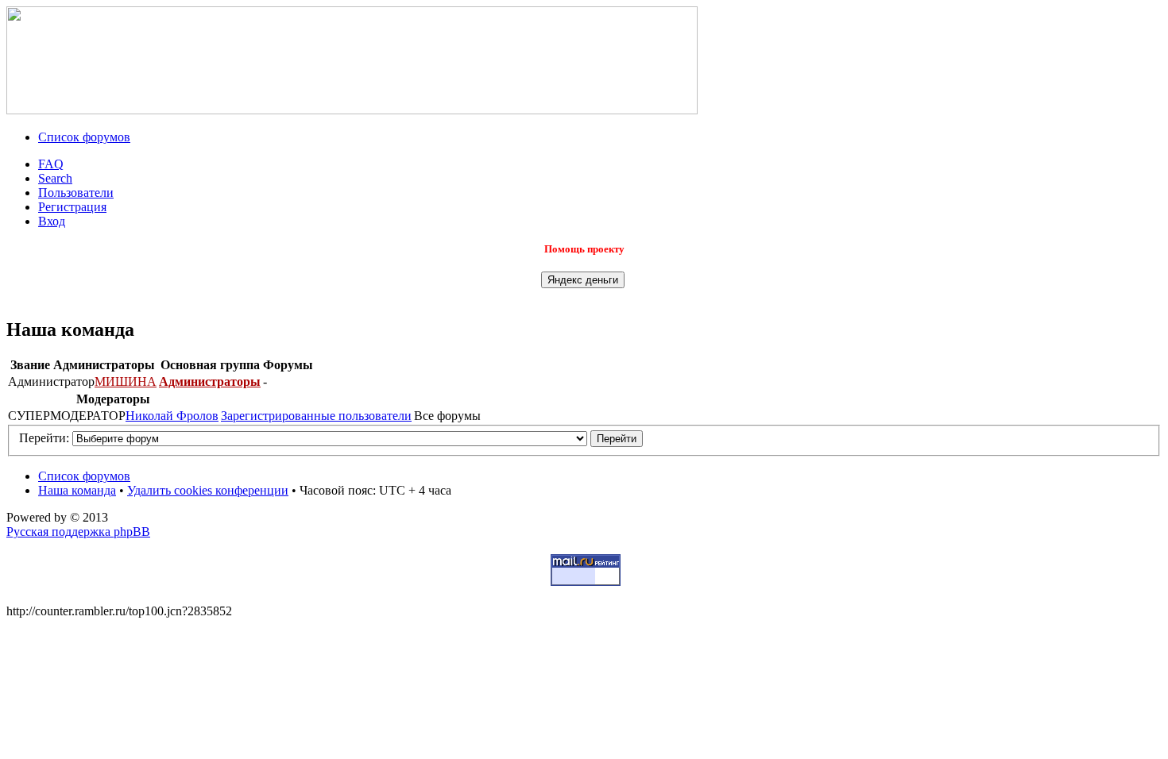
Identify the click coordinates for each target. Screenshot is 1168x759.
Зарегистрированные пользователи (316, 415)
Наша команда (77, 490)
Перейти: (44, 438)
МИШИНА (126, 381)
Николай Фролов (172, 415)
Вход (51, 221)
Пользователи (76, 192)
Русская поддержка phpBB (78, 531)
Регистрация (72, 207)
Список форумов (84, 137)
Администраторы (210, 381)
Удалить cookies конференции (207, 490)
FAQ (51, 164)
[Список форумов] (352, 110)
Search (55, 178)
